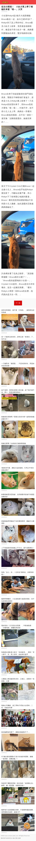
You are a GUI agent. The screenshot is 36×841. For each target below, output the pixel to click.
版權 (19, 838)
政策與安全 (9, 838)
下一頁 (18, 303)
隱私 (16, 838)
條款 (14, 838)
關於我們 (3, 838)
